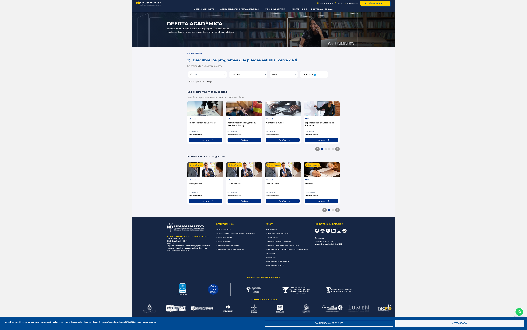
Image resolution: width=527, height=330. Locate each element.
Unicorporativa (271, 257)
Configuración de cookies (329, 323)
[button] (322, 149)
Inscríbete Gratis (373, 3)
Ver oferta (205, 140)
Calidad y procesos (272, 237)
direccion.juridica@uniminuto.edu (178, 250)
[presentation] (337, 149)
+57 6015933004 (327, 242)
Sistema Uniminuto (204, 9)
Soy (338, 3)
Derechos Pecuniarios (223, 229)
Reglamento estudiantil (224, 237)
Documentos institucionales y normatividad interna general (235, 233)
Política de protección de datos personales (230, 249)
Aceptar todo (459, 323)
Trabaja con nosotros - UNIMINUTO (277, 261)
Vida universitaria (275, 9)
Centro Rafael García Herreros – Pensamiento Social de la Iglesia (287, 249)
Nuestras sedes (326, 3)
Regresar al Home (194, 53)
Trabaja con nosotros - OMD (275, 265)
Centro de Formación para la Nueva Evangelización (282, 245)
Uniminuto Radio (271, 229)
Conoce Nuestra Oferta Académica (239, 9)
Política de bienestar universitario (227, 245)
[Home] (148, 3)
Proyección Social (321, 9)
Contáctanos (352, 3)
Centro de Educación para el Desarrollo (278, 241)
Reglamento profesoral (223, 241)
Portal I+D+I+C (299, 9)
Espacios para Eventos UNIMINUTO (277, 233)
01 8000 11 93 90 (336, 244)
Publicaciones (270, 253)
